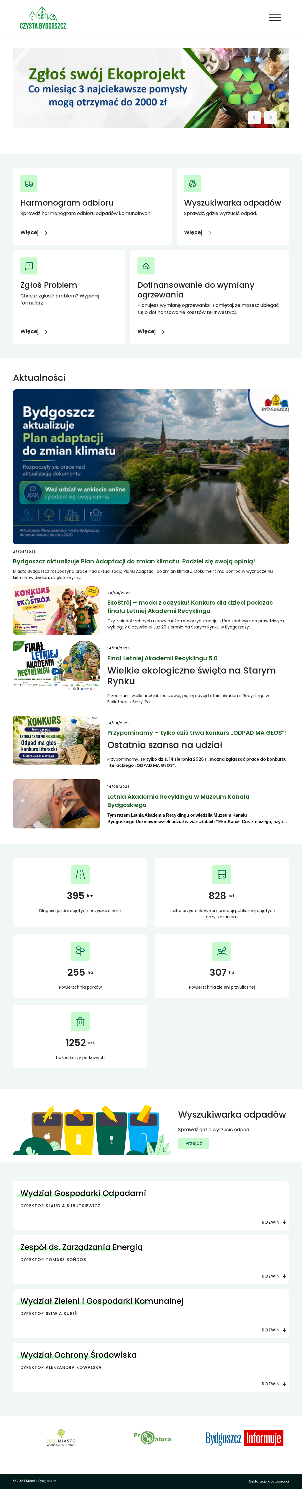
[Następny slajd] (270, 117)
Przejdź (194, 1143)
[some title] (151, 88)
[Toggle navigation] (275, 18)
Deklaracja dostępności (269, 1481)
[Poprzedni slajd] (254, 117)
